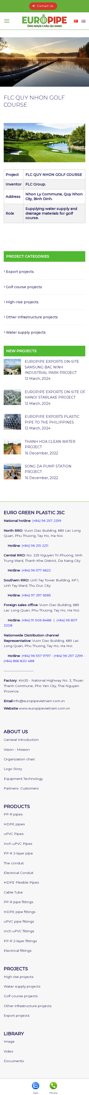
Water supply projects (26, 332)
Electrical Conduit (18, 873)
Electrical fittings (17, 951)
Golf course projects (24, 287)
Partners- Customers (21, 788)
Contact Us (45, 6)
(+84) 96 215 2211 (35, 546)
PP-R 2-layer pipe (18, 853)
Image (9, 1041)
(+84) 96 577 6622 (36, 570)
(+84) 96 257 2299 (46, 521)
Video (8, 1051)
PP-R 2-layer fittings (20, 941)
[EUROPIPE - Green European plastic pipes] (44, 20)
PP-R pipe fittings (18, 902)
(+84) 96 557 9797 (36, 656)
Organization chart (19, 759)
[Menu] (7, 21)
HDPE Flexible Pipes (21, 882)
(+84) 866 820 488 (19, 661)
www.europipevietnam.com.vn (44, 708)
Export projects (20, 271)
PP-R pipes (13, 814)
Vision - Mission (17, 749)
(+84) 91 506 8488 (36, 620)
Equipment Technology (23, 779)
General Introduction (21, 740)
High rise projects (18, 977)
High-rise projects (22, 302)
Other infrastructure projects (32, 317)
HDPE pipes (14, 824)
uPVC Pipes (13, 834)
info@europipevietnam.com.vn (39, 701)
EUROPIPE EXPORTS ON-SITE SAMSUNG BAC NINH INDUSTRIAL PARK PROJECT (52, 367)
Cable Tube (13, 892)
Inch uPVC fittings (19, 931)
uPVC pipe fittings (19, 921)
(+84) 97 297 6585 (36, 595)
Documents (14, 1061)
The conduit (14, 863)
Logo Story (13, 769)
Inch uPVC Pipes (18, 844)
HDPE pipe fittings (19, 912)
